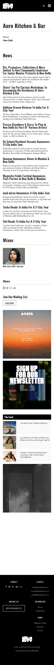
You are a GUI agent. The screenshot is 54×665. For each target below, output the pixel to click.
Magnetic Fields (40, 623)
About (40, 607)
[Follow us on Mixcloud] (21, 587)
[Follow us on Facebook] (6, 587)
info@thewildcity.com (40, 587)
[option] (27, 334)
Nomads (40, 627)
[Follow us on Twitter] (9, 587)
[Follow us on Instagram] (12, 587)
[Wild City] (27, 639)
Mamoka (35, 651)
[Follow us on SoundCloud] (16, 587)
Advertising (40, 611)
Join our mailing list (14, 608)
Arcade (40, 630)
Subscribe (9, 303)
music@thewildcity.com (40, 591)
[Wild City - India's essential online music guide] (8, 6)
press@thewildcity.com (40, 595)
